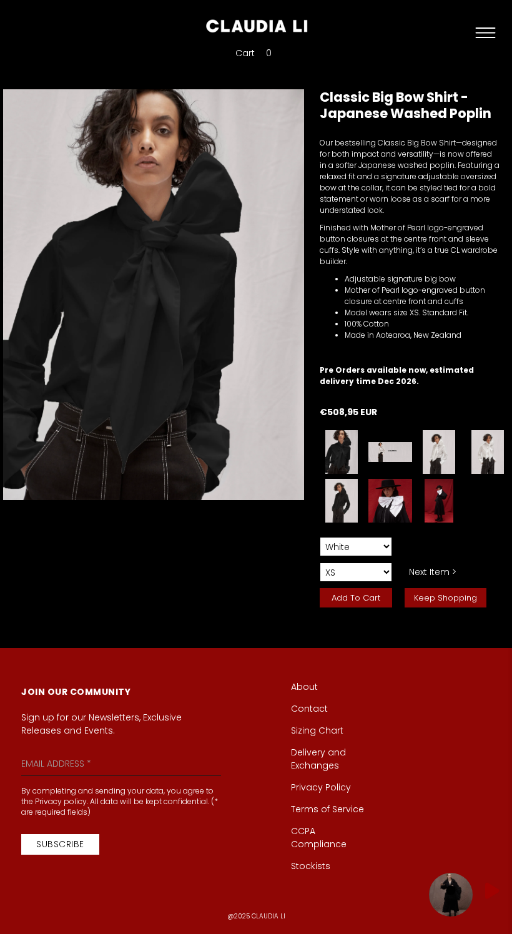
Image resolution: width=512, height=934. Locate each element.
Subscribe (60, 844)
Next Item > (432, 572)
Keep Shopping (445, 598)
